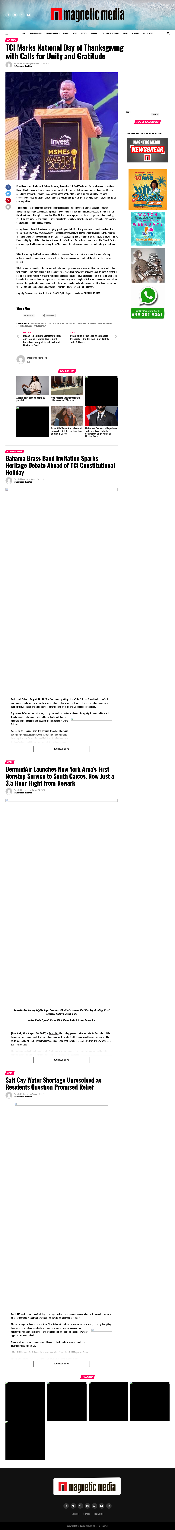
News (75, 33)
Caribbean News (52, 33)
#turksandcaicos (25, 326)
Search (128, 111)
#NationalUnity (105, 324)
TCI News (94, 33)
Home (24, 33)
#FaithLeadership (57, 324)
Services (86, 1513)
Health (66, 33)
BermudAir (53, 1033)
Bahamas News (36, 33)
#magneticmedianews (87, 324)
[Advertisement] (143, 89)
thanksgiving (40, 326)
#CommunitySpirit (39, 324)
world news (148, 33)
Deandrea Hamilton (24, 66)
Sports (84, 33)
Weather (135, 33)
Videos (125, 33)
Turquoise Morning (110, 33)
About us (76, 1513)
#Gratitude (71, 324)
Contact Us (98, 1513)
